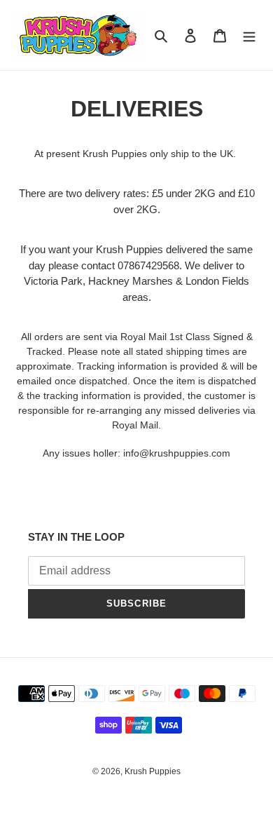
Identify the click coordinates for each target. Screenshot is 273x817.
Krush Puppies (153, 771)
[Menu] (249, 35)
